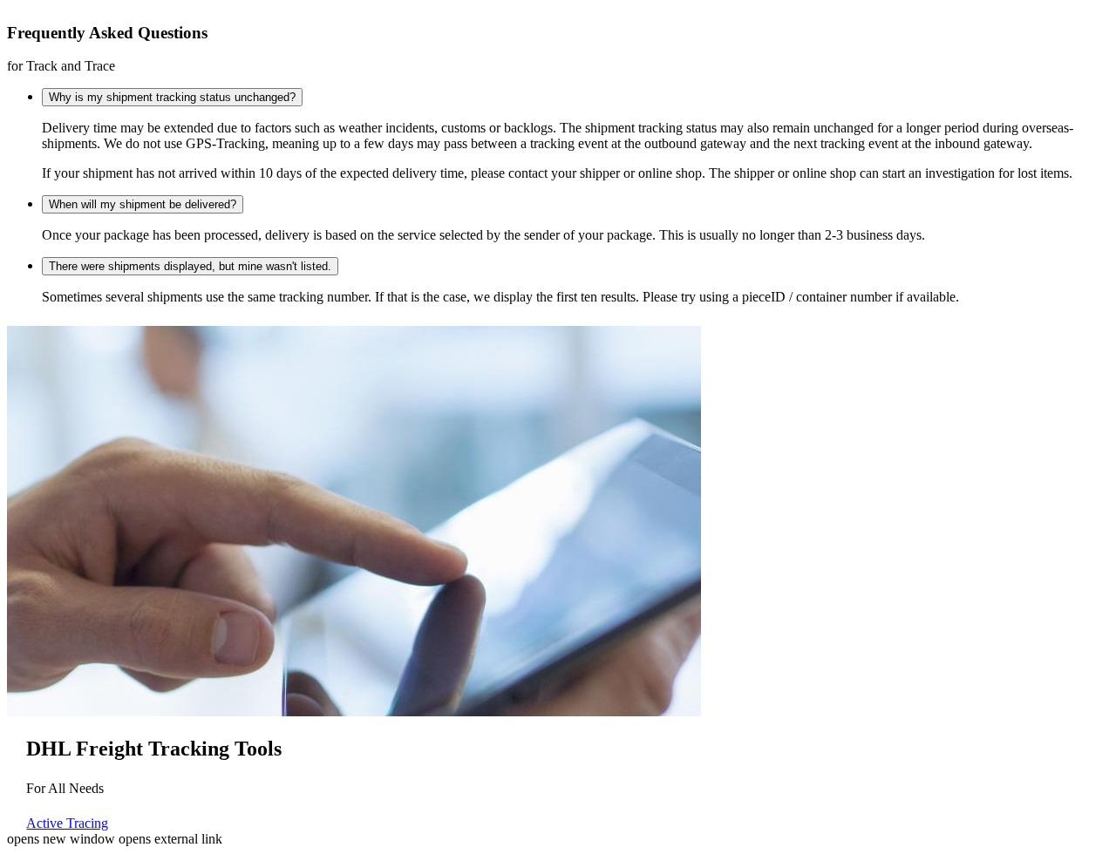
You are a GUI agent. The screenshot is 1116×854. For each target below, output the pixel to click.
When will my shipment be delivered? (142, 204)
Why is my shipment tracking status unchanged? (172, 97)
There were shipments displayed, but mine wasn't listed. (190, 266)
